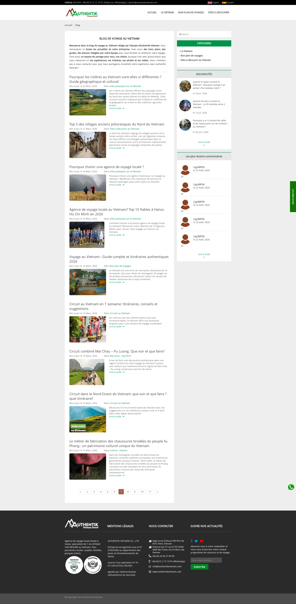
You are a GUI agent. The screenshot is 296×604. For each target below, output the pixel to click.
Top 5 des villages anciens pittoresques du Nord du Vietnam (116, 124)
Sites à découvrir (218, 12)
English (215, 2)
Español (230, 2)
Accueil (152, 12)
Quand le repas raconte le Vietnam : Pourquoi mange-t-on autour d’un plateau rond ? (209, 84)
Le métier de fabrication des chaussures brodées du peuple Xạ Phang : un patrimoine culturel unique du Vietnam (118, 443)
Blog (78, 25)
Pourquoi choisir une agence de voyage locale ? (106, 166)
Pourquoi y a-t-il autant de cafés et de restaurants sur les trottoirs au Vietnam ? (210, 123)
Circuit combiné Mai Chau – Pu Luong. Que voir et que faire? (116, 351)
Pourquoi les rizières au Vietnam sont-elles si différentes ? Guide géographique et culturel (115, 79)
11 (150, 491)
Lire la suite (115, 108)
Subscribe (199, 566)
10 (142, 491)
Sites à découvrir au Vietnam (196, 59)
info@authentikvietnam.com (144, 2)
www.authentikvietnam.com (166, 571)
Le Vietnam (167, 12)
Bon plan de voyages (191, 12)
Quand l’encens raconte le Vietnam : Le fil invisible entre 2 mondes (209, 104)
